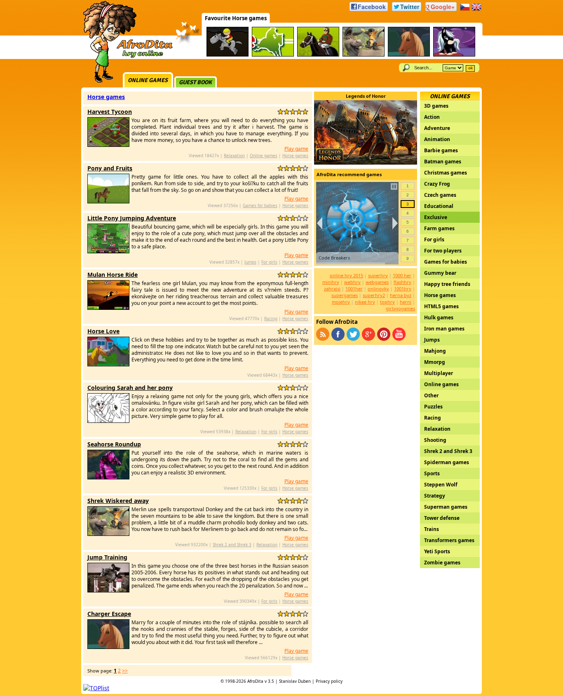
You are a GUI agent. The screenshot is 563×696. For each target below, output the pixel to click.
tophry (387, 302)
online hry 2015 (346, 275)
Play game (296, 148)
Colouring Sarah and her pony (130, 388)
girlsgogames (400, 308)
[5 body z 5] (305, 112)
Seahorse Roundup (114, 444)
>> (125, 670)
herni (405, 302)
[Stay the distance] (273, 55)
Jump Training (107, 557)
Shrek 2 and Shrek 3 (232, 544)
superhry (378, 275)
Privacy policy (329, 681)
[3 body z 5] (293, 112)
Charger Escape (109, 614)
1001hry (402, 288)
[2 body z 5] (287, 112)
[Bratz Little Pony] (454, 55)
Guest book (195, 82)
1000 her (402, 275)
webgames (377, 282)
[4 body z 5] (299, 112)
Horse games (106, 97)
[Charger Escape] (409, 55)
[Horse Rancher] (227, 55)
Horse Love (103, 331)
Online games (148, 80)
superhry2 (374, 295)
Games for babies (260, 205)
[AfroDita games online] (125, 57)
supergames (344, 295)
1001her (354, 288)
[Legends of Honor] (365, 162)
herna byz (400, 295)
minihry (330, 282)
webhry (352, 282)
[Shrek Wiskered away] (363, 55)
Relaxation (234, 155)
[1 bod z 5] (280, 112)
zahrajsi (332, 288)
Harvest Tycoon (109, 112)
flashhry (402, 282)
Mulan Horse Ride (112, 274)
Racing (270, 318)
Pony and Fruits (109, 168)
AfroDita (255, 681)
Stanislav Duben (295, 681)
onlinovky (378, 288)
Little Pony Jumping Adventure (131, 218)
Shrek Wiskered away (118, 501)
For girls (269, 262)
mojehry (341, 302)
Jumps (250, 262)
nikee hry (365, 302)
